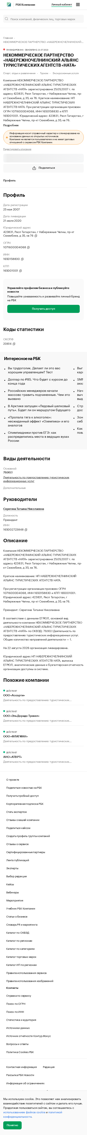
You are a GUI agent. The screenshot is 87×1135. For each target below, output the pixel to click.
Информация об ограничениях (25, 1083)
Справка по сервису (18, 995)
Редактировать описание (17, 149)
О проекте (12, 779)
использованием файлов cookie (24, 1112)
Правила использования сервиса (26, 972)
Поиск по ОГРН (15, 1003)
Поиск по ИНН (15, 1011)
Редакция (49, 1067)
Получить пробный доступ (22, 795)
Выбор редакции (16, 876)
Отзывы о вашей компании (22, 819)
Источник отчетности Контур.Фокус (28, 1036)
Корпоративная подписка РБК (25, 803)
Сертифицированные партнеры (25, 852)
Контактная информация (21, 1067)
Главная (8, 37)
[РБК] (9, 4)
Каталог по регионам (19, 940)
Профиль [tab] (9, 180)
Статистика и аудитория (21, 1019)
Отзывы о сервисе (17, 844)
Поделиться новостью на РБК (24, 787)
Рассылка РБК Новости (20, 1075)
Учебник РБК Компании (20, 908)
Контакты (12, 988)
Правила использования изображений (29, 981)
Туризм (44, 73)
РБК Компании (25, 4)
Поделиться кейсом (18, 828)
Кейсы (10, 884)
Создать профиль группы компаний (28, 836)
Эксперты (12, 868)
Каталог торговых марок (21, 956)
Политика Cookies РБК (20, 1052)
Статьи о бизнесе (16, 916)
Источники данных (18, 1027)
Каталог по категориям (20, 948)
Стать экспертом (16, 811)
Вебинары (12, 892)
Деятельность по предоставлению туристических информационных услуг (36, 478)
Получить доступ (43, 308)
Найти (76, 19)
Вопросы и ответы (17, 1044)
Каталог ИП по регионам (21, 964)
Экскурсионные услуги (66, 73)
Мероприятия (14, 900)
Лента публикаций (17, 860)
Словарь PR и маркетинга (21, 924)
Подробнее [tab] (11, 125)
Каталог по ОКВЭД (17, 932)
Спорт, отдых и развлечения (19, 73)
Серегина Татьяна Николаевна (23, 509)
